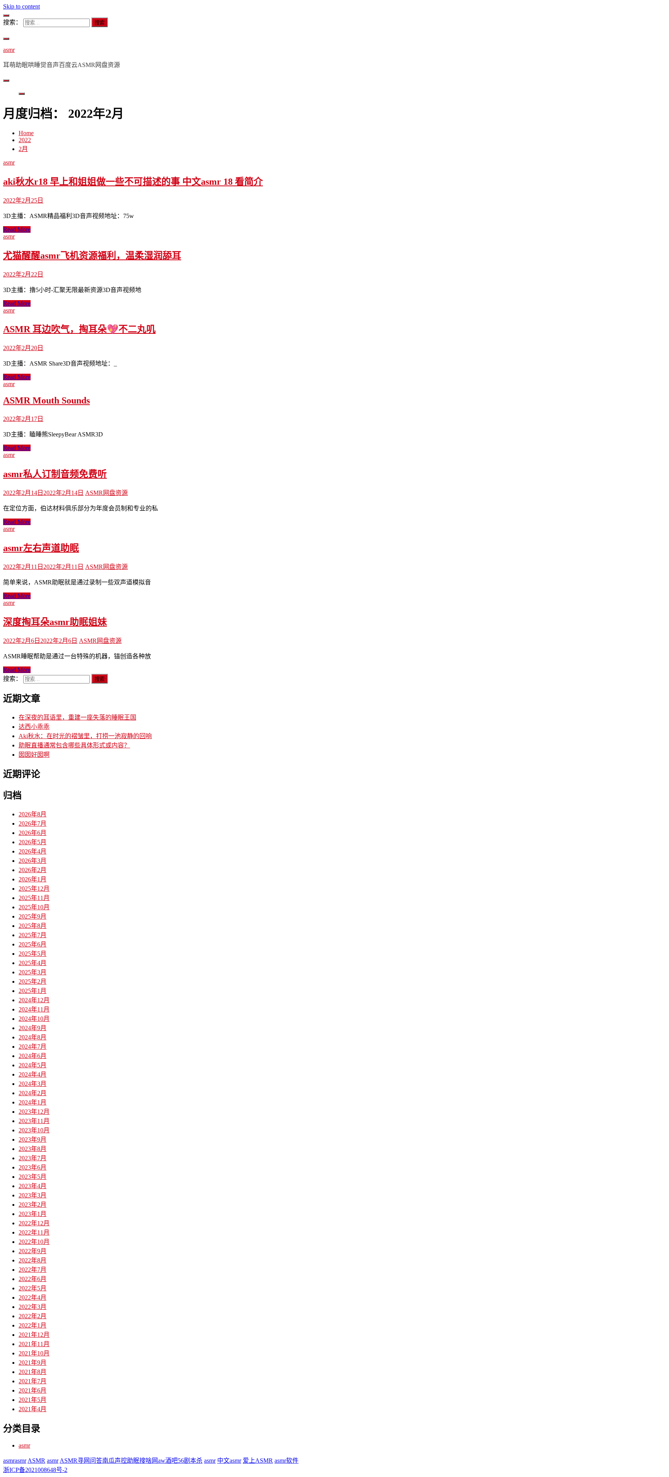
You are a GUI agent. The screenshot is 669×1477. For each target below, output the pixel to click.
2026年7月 (32, 823)
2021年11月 (34, 1344)
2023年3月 (32, 1195)
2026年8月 (32, 814)
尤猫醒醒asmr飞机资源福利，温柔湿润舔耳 (92, 256)
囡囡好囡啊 (34, 754)
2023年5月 (32, 1176)
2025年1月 (32, 991)
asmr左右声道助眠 (41, 548)
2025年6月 (32, 944)
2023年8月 (32, 1149)
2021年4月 (32, 1409)
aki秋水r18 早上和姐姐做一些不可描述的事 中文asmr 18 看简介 (133, 182)
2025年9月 (32, 916)
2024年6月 (32, 1056)
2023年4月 (32, 1186)
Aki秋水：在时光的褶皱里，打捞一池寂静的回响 (85, 736)
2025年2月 (32, 981)
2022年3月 (32, 1307)
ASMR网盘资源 (106, 492)
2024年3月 (32, 1083)
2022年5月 (32, 1288)
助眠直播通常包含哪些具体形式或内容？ (74, 745)
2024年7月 (32, 1046)
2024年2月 (32, 1093)
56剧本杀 (190, 1460)
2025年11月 (34, 898)
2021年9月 (32, 1362)
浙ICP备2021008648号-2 (35, 1470)
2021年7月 (32, 1381)
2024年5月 (32, 1065)
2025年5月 (32, 953)
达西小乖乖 (34, 726)
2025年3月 (32, 972)
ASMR (36, 1460)
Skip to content (21, 6)
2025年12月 (34, 888)
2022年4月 (32, 1297)
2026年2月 (32, 870)
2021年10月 (34, 1353)
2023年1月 (32, 1214)
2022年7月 (32, 1269)
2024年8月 (32, 1037)
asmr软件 (286, 1460)
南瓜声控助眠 (120, 1460)
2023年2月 (32, 1204)
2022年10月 (34, 1241)
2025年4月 (32, 963)
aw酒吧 (168, 1460)
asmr (9, 49)
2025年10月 (34, 907)
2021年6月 (32, 1390)
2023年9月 (32, 1139)
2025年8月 (32, 925)
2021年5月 (32, 1399)
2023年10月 (34, 1130)
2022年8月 (32, 1260)
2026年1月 (32, 879)
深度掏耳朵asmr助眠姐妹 (55, 622)
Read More (17, 229)
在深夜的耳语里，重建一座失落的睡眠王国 (77, 717)
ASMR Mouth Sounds (46, 400)
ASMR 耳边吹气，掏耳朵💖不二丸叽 (79, 329)
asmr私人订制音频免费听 (55, 474)
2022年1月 (32, 1325)
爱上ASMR (258, 1460)
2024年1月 (32, 1102)
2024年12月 (34, 1000)
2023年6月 (32, 1167)
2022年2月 (32, 1316)
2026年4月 (32, 851)
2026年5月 (32, 842)
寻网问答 (89, 1460)
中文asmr (229, 1460)
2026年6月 (32, 833)
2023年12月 (34, 1111)
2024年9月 (32, 1028)
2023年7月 (32, 1158)
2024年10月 (34, 1018)
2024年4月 (32, 1074)
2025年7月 (32, 935)
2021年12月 (34, 1334)
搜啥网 (148, 1460)
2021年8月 (32, 1372)
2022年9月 (32, 1251)
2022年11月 (34, 1232)
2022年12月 (34, 1223)
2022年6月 (32, 1279)
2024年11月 (34, 1009)
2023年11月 (34, 1121)
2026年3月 (32, 860)
